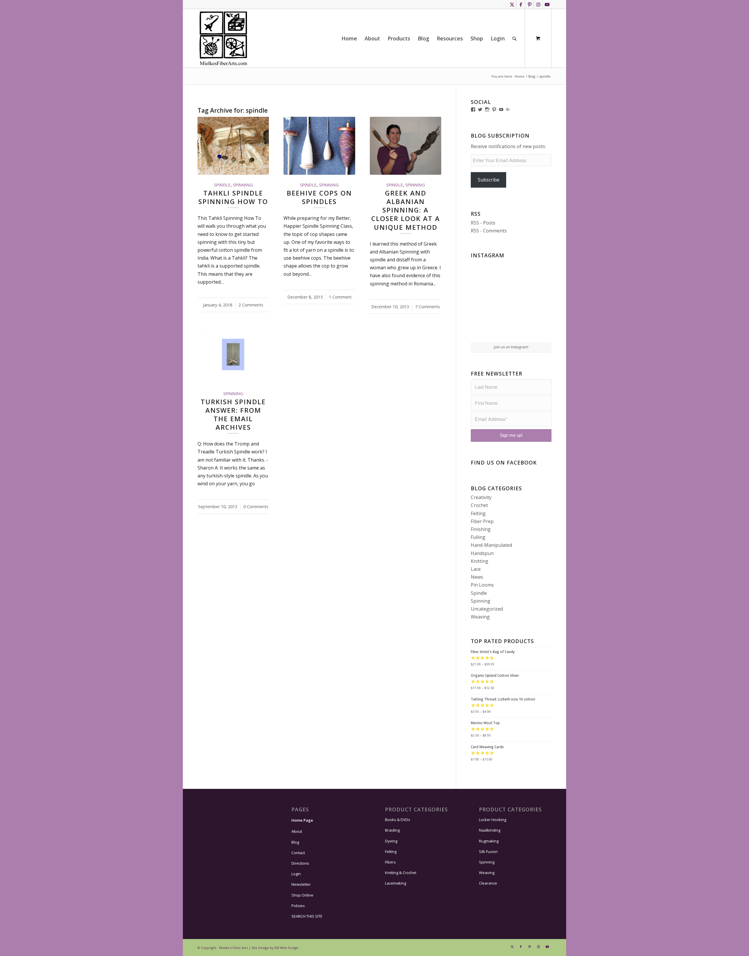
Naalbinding (489, 830)
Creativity (481, 497)
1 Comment (340, 297)
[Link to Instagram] (538, 4)
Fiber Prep (482, 521)
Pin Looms (482, 585)
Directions (300, 863)
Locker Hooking (492, 819)
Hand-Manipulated (491, 545)
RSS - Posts (483, 223)
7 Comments (427, 306)
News (477, 577)
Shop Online (302, 895)
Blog (295, 842)
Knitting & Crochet (400, 872)
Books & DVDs (397, 819)
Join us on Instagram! (511, 347)
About (296, 831)
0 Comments (255, 506)
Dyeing (391, 841)
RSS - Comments (489, 230)
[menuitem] (349, 38)
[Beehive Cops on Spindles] (319, 146)
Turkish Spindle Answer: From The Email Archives (233, 414)
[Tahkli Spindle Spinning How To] (233, 146)
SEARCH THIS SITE (306, 916)
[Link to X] (512, 4)
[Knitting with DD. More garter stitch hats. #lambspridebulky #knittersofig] (511, 301)
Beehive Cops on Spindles (319, 197)
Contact (298, 852)
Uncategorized (487, 609)
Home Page (302, 820)
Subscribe (488, 180)
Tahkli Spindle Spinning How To (233, 197)
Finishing (481, 529)
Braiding (392, 830)
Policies (298, 905)
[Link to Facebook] (520, 4)
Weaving (480, 617)
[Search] (514, 38)
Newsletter (301, 884)
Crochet (479, 505)
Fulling (478, 537)
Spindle (222, 185)
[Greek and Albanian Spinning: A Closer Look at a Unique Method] (405, 146)
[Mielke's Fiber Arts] (223, 38)
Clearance (488, 883)
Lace (476, 569)
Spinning (243, 185)
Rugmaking (489, 841)
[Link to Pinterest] (529, 4)
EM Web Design (286, 947)
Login (296, 873)
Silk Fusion (488, 851)
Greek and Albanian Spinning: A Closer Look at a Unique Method (405, 210)
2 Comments (250, 305)
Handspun (482, 553)
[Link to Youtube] (547, 4)
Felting (478, 513)
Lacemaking (395, 883)
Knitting (479, 561)
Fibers (390, 862)
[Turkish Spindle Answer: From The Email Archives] (233, 354)
